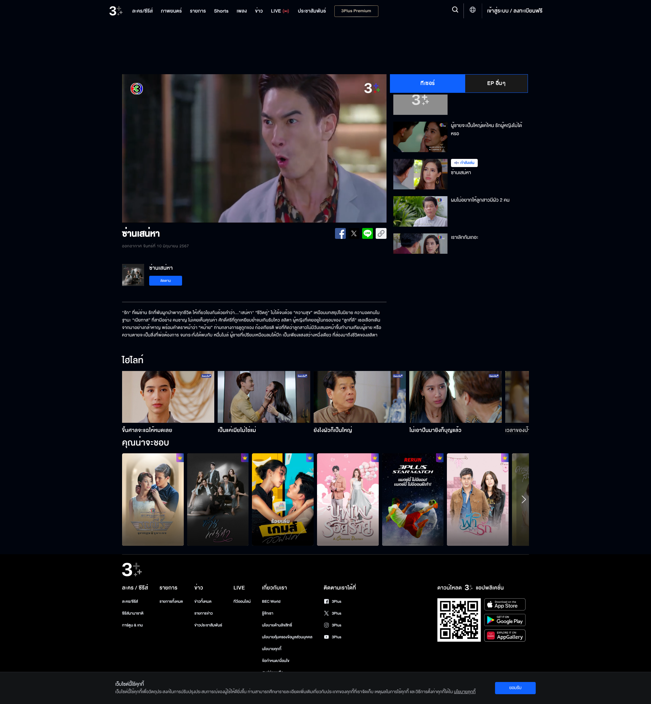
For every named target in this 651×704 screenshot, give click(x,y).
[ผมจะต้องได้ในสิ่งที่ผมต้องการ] (478, 499)
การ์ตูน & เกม (132, 625)
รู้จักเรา (267, 613)
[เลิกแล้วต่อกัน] (218, 499)
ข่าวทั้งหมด (203, 601)
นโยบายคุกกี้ (271, 649)
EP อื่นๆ (496, 83)
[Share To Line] (367, 233)
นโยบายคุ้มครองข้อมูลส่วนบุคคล (287, 637)
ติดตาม (165, 281)
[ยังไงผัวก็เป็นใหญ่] (360, 397)
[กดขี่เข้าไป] (153, 499)
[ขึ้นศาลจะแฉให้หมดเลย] (168, 397)
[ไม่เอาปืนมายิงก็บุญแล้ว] (455, 397)
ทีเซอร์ (427, 83)
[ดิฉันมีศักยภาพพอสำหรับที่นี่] (283, 499)
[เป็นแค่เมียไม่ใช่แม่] (264, 397)
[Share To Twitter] (354, 233)
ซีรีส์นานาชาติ (132, 613)
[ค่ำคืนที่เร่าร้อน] (348, 499)
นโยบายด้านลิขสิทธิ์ (277, 625)
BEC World (271, 601)
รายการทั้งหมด (171, 601)
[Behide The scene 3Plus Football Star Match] (413, 499)
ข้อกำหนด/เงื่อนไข (276, 661)
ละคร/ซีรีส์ (130, 601)
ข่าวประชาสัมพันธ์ (208, 625)
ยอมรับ (515, 687)
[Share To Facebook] (340, 233)
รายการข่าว (203, 613)
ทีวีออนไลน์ (242, 601)
